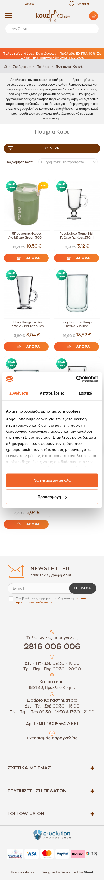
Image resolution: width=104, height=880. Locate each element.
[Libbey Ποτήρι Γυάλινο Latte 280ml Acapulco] (27, 293)
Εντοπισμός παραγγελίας (52, 738)
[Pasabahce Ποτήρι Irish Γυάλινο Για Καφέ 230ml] (77, 204)
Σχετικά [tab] (85, 393)
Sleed (88, 872)
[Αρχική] (5, 66)
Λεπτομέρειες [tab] (52, 393)
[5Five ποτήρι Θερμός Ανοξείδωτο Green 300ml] (27, 204)
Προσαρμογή (49, 497)
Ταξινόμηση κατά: (19, 162)
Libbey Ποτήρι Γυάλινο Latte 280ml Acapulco (27, 324)
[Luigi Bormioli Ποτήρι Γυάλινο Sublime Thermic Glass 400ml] (77, 293)
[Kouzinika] (52, 16)
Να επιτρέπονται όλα (52, 480)
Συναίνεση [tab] (18, 393)
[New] (42, 186)
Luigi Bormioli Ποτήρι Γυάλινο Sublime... (77, 324)
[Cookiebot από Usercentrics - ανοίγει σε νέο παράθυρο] (76, 379)
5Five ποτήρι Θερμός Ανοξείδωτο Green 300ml (26, 235)
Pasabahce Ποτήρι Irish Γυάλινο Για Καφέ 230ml (77, 235)
